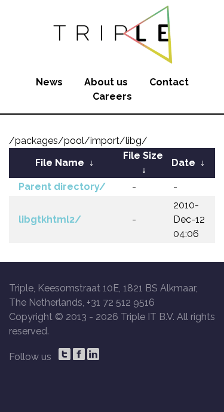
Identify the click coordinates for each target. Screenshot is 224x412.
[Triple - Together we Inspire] (112, 33)
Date (183, 162)
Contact (169, 82)
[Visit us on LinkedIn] (93, 354)
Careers (112, 96)
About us (106, 82)
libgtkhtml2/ (50, 219)
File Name (59, 162)
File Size (143, 155)
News (49, 82)
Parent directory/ (62, 186)
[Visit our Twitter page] (64, 354)
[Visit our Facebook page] (79, 354)
